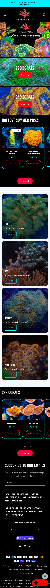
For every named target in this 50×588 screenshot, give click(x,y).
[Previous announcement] (4, 3)
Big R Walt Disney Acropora (12, 152)
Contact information (26, 573)
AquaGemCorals (14, 566)
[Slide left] (19, 174)
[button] (5, 14)
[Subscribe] (42, 482)
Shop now (25, 75)
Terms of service (25, 569)
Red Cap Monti (12, 424)
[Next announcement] (45, 3)
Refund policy (42, 566)
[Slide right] (30, 174)
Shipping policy (39, 569)
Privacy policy (13, 569)
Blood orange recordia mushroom (33, 152)
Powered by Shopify (28, 566)
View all (25, 181)
